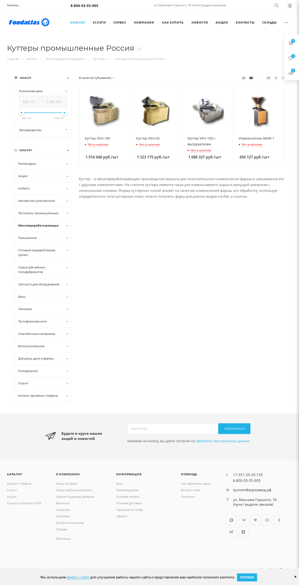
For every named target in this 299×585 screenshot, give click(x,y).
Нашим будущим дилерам (75, 496)
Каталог (14, 474)
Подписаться (234, 428)
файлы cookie (78, 577)
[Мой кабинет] (290, 6)
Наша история (66, 483)
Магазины (63, 538)
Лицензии (63, 510)
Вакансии (63, 503)
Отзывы (61, 529)
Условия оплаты (127, 496)
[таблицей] (283, 78)
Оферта (121, 516)
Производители (127, 490)
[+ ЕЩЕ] (286, 22)
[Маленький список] (243, 78)
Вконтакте (243, 520)
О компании (68, 474)
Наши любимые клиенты (74, 490)
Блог (119, 483)
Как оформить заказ (195, 483)
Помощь (189, 474)
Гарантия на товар (129, 510)
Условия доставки (129, 503)
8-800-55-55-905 (84, 5)
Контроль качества (70, 523)
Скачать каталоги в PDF (24, 503)
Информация (129, 474)
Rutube (231, 532)
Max (231, 520)
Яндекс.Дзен (243, 532)
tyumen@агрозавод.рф (252, 489)
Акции (11, 496)
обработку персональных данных (223, 441)
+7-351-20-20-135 (248, 474)
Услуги (12, 490)
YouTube (267, 520)
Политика (63, 516)
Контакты (188, 496)
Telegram (255, 520)
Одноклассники (279, 520)
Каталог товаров (19, 483)
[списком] (276, 78)
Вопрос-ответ (191, 490)
